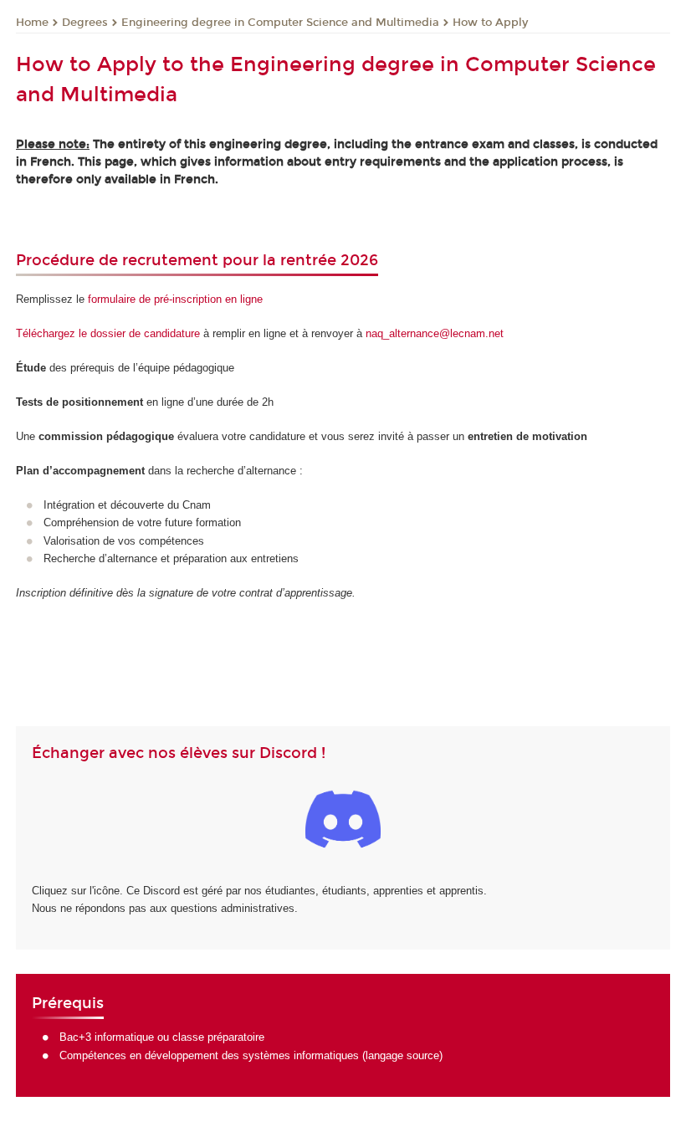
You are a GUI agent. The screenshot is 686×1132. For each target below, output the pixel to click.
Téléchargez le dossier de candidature (108, 333)
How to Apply (490, 22)
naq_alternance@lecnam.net (435, 333)
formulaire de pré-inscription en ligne (175, 299)
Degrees (85, 22)
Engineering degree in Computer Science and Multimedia (280, 22)
